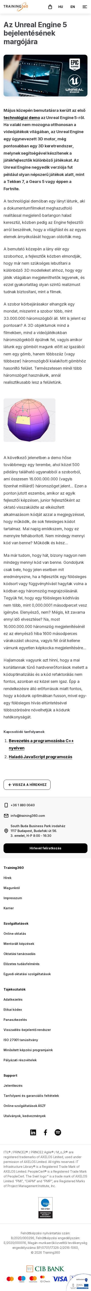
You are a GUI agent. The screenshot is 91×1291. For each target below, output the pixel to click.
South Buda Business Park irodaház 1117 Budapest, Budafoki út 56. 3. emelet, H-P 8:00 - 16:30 (38, 830)
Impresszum (13, 898)
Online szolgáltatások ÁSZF (25, 1106)
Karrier (8, 908)
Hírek (7, 878)
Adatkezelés (13, 999)
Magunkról (12, 888)
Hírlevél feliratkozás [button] (45, 848)
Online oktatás (15, 933)
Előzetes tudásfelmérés (22, 964)
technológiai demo (22, 117)
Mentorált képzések (19, 944)
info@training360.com (28, 815)
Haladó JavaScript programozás (40, 756)
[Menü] (84, 6)
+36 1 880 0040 (23, 805)
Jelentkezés (13, 1085)
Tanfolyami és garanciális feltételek (31, 1096)
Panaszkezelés (15, 1020)
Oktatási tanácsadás (20, 954)
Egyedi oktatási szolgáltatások (27, 974)
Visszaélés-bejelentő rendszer (27, 1030)
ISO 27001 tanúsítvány (21, 1040)
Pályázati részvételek (20, 1060)
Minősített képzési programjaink (28, 1050)
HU (60, 7)
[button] (50, 6)
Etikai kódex (13, 1009)
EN (72, 7)
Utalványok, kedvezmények (25, 1116)
